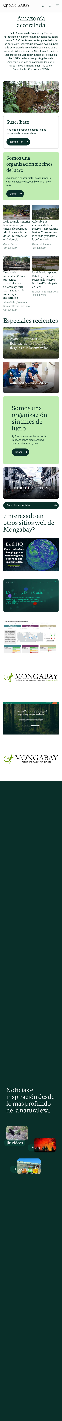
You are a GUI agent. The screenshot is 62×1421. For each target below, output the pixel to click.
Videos (17, 1143)
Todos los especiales (18, 505)
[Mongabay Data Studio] (31, 613)
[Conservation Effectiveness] (31, 654)
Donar (13, 193)
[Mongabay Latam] (31, 695)
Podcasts (25, 1169)
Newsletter (16, 141)
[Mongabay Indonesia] (31, 777)
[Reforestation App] (31, 736)
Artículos (42, 1147)
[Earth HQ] (31, 572)
